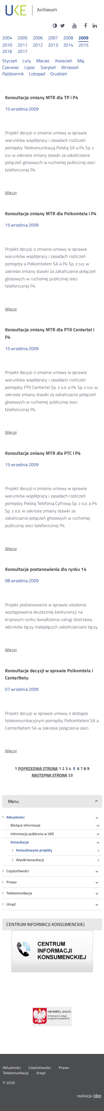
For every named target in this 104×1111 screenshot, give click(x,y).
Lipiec (29, 67)
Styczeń (9, 61)
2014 (68, 45)
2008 (68, 38)
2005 (22, 38)
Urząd (11, 904)
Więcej (11, 193)
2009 (83, 38)
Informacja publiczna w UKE (32, 834)
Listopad (37, 74)
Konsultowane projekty (34, 850)
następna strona (49, 775)
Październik (13, 74)
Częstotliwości (17, 871)
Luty (26, 61)
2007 (53, 38)
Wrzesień (70, 67)
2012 (38, 45)
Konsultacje (20, 842)
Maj (80, 61)
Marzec (43, 61)
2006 (38, 38)
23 (70, 775)
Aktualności (15, 817)
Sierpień (48, 67)
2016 (7, 51)
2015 (83, 45)
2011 (22, 45)
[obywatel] (52, 1016)
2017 (22, 51)
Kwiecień (63, 61)
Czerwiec (10, 67)
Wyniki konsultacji (30, 860)
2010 (7, 45)
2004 (7, 38)
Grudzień (58, 74)
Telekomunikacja (19, 893)
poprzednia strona (38, 769)
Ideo (97, 1095)
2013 (53, 45)
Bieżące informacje (25, 825)
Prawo (11, 882)
